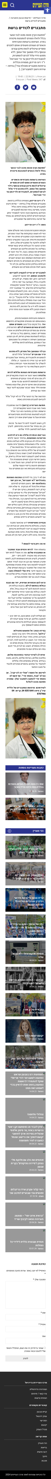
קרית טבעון (42, 1411)
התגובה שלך (39, 1279)
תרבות (44, 1460)
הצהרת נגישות (41, 1398)
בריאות (44, 1447)
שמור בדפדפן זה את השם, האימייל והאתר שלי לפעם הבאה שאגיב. (26, 1349)
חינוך (44, 1456)
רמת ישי (43, 1420)
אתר (44, 1336)
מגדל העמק (41, 1429)
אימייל (42, 1324)
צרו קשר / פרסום (39, 1393)
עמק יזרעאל (41, 1416)
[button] (47, 10)
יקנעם (44, 1425)
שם (43, 1312)
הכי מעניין (42, 1443)
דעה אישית (42, 1452)
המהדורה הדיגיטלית (38, 1389)
